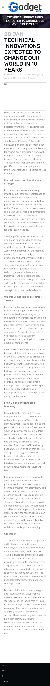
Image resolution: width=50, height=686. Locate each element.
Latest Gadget (32, 74)
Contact (5, 681)
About (4, 671)
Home (4, 665)
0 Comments (18, 78)
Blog (3, 676)
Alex (6, 78)
